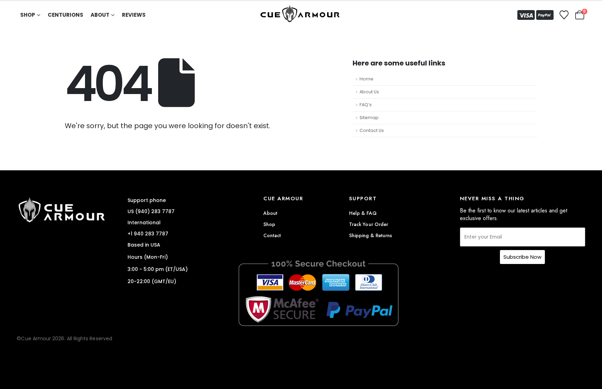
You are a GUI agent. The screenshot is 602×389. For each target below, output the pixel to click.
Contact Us (372, 130)
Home (366, 79)
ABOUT (100, 14)
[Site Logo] (301, 15)
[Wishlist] (563, 15)
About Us (369, 92)
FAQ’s (366, 105)
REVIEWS (134, 14)
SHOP (27, 14)
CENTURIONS (65, 14)
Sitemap (369, 117)
